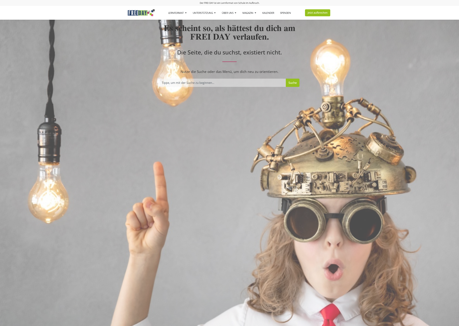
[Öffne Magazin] (255, 13)
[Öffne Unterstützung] (215, 13)
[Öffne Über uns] (235, 13)
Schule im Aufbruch (248, 2)
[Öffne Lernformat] (186, 13)
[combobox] (223, 83)
